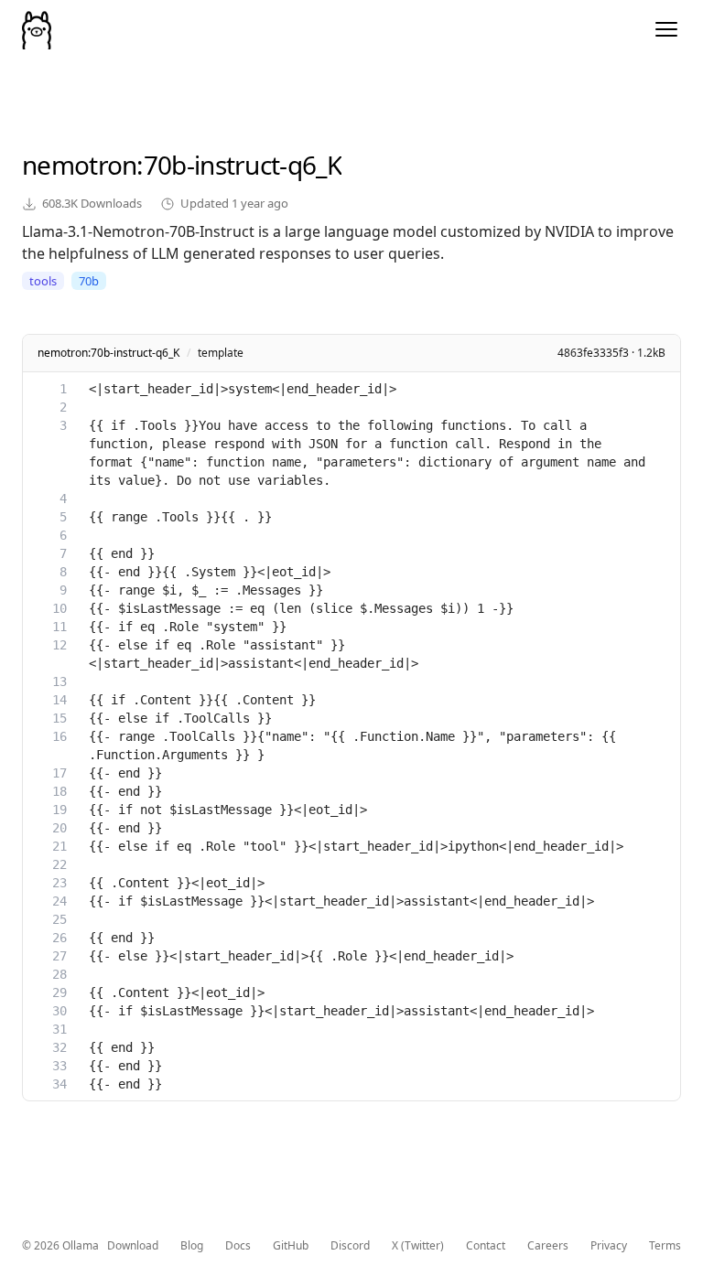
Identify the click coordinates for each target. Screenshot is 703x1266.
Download (132, 1246)
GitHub (290, 1246)
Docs (238, 1246)
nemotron (79, 164)
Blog (191, 1246)
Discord (350, 1246)
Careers (547, 1246)
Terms (665, 1246)
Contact (485, 1246)
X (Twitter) (418, 1246)
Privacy (608, 1246)
